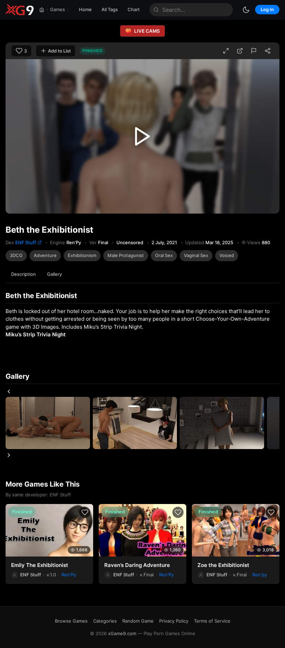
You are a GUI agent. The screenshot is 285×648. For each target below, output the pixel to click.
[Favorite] (84, 512)
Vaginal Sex (196, 255)
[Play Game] (142, 136)
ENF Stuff (25, 242)
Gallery (54, 274)
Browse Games (71, 621)
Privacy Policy (173, 621)
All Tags (109, 9)
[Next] (9, 455)
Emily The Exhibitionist (39, 565)
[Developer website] (40, 242)
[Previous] (9, 391)
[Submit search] (156, 10)
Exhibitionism (82, 255)
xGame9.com (122, 633)
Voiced (226, 255)
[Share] (267, 51)
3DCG (16, 255)
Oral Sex (164, 255)
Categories (105, 621)
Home (85, 9)
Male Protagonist (125, 255)
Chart (134, 9)
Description (23, 274)
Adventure (45, 255)
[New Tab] (240, 51)
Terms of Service (212, 621)
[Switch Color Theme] (246, 9)
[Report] (253, 51)
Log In (267, 9)
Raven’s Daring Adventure (137, 565)
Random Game (138, 621)
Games (57, 9)
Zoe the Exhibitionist (223, 565)
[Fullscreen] (226, 51)
